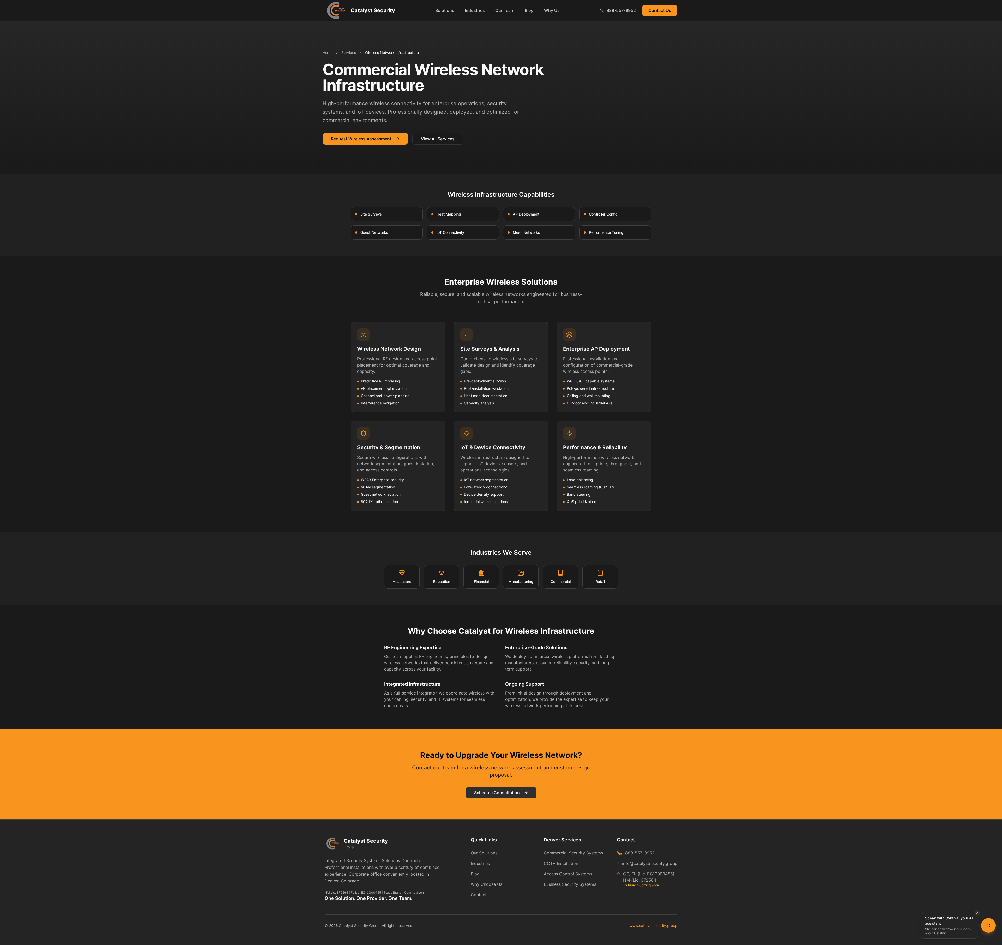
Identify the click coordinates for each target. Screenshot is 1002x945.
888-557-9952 (640, 853)
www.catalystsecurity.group (653, 925)
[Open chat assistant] (988, 925)
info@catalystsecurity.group (649, 863)
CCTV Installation (561, 863)
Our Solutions (484, 853)
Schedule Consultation (497, 792)
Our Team (504, 10)
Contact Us (659, 10)
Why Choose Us (486, 884)
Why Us (552, 10)
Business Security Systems (570, 884)
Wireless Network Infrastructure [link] (392, 52)
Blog (529, 10)
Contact (479, 894)
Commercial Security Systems (573, 853)
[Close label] (977, 913)
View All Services (438, 138)
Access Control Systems (568, 873)
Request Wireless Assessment (361, 138)
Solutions (444, 10)
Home (327, 52)
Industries (475, 10)
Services (348, 52)
